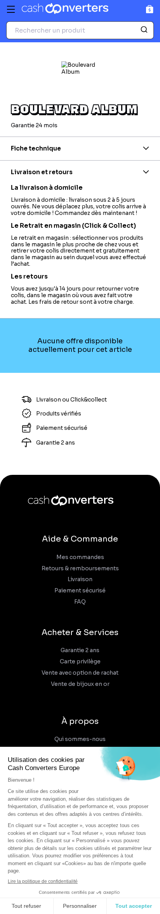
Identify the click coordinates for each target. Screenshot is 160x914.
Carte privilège (80, 661)
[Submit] (145, 30)
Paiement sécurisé (80, 590)
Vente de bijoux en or (80, 684)
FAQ (80, 602)
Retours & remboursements (80, 568)
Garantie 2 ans (80, 650)
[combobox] (80, 30)
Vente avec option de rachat (80, 673)
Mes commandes (80, 557)
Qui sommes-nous (80, 739)
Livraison (80, 579)
